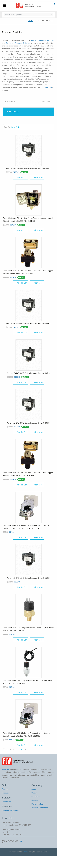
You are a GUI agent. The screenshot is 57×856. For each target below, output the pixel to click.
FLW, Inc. (26, 852)
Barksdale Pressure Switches (18, 43)
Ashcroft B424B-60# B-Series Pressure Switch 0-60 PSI (28, 423)
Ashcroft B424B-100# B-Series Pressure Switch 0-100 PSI (28, 168)
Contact (34, 800)
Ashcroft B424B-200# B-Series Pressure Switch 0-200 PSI (28, 323)
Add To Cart (22, 177)
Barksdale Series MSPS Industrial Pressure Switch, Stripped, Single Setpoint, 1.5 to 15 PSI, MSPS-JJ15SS (26, 526)
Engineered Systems (10, 810)
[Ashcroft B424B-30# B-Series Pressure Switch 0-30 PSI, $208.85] (28, 355)
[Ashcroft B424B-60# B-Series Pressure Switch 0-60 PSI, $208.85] (28, 404)
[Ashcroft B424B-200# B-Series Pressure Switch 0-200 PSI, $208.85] (28, 305)
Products (5, 793)
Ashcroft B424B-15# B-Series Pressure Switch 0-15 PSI (28, 578)
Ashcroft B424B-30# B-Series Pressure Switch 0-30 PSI (28, 373)
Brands (5, 789)
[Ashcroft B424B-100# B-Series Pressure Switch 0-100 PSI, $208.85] (28, 150)
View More (38, 177)
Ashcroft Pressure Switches (42, 40)
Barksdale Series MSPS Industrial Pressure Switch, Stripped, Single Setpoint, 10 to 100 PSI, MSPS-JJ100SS (26, 734)
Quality (34, 793)
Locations (35, 796)
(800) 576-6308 (10, 841)
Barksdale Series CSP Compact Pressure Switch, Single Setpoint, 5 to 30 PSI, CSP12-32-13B (28, 629)
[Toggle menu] (4, 5)
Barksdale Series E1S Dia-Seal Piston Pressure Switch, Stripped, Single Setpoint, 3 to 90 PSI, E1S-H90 (28, 272)
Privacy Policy (37, 804)
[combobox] (26, 14)
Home (30, 21)
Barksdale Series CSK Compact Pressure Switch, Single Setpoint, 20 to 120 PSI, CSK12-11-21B (28, 681)
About (33, 789)
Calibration (6, 802)
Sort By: (7, 127)
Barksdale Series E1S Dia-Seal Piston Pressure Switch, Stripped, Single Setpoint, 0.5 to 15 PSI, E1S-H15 (28, 474)
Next (23, 750)
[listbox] (32, 127)
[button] (28, 102)
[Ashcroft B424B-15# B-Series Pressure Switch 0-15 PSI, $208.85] (28, 560)
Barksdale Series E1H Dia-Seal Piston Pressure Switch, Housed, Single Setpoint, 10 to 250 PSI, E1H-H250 (28, 219)
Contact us (47, 87)
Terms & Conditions (39, 808)
